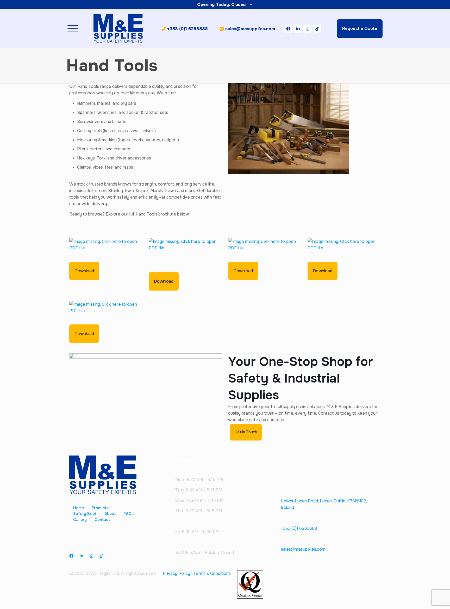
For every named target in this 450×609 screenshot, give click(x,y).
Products (100, 507)
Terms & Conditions (212, 573)
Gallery (80, 519)
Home (78, 507)
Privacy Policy (176, 573)
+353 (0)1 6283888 (299, 528)
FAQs (129, 513)
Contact (102, 519)
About (110, 513)
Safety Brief (85, 513)
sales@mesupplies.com (303, 549)
